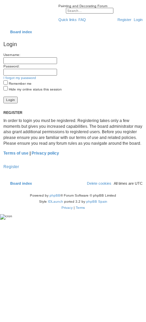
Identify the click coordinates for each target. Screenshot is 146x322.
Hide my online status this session (35, 89)
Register (11, 166)
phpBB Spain (96, 201)
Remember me (20, 83)
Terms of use (16, 153)
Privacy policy (45, 153)
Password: (11, 66)
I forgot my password (19, 78)
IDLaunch (55, 201)
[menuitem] (82, 20)
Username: (11, 55)
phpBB (55, 195)
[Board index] (29, 15)
